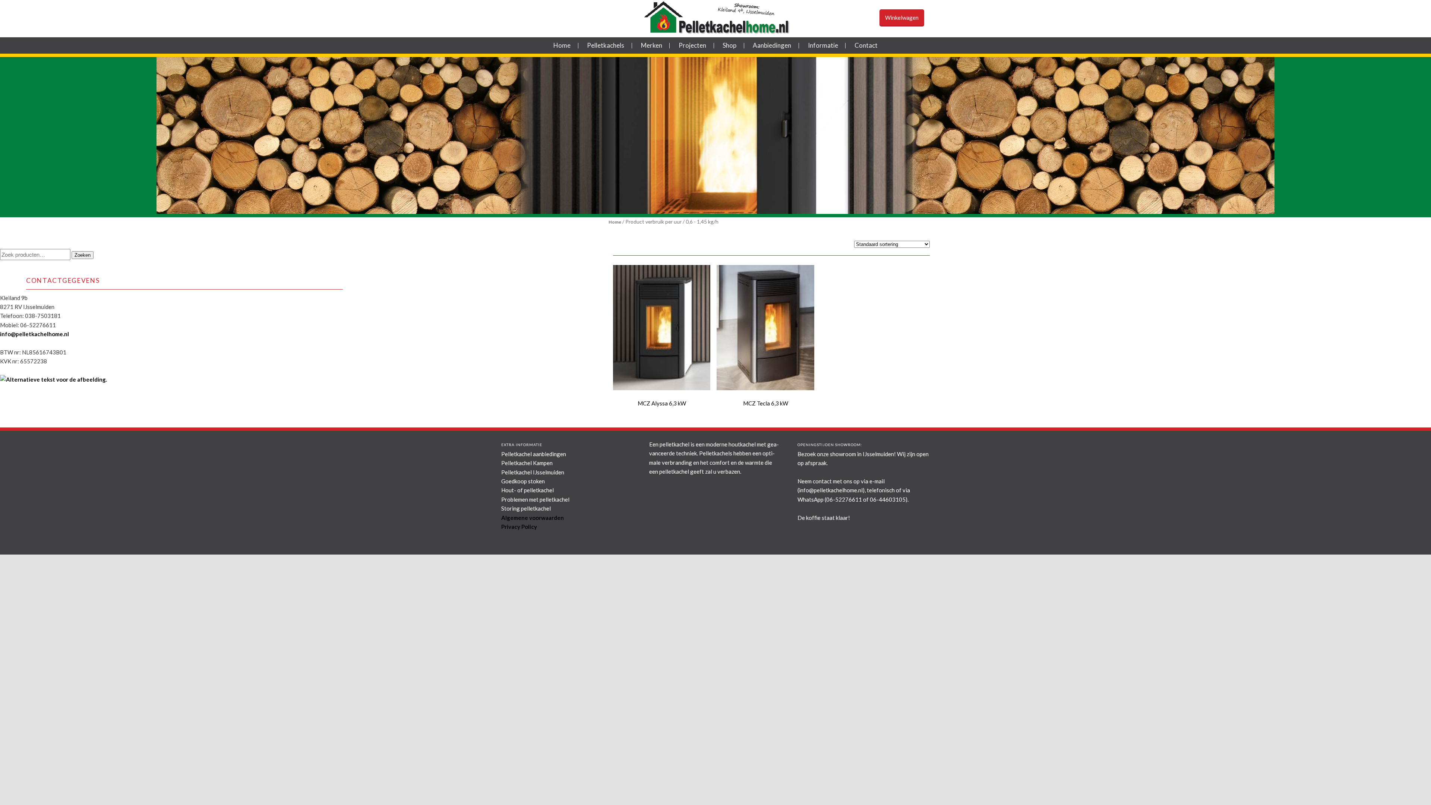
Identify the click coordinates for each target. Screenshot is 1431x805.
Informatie (823, 45)
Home (562, 45)
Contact (866, 45)
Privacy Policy (519, 526)
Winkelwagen (902, 17)
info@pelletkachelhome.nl (34, 334)
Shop (729, 45)
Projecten (692, 45)
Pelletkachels (605, 45)
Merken (651, 45)
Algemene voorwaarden (532, 517)
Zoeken (83, 255)
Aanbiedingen (772, 45)
